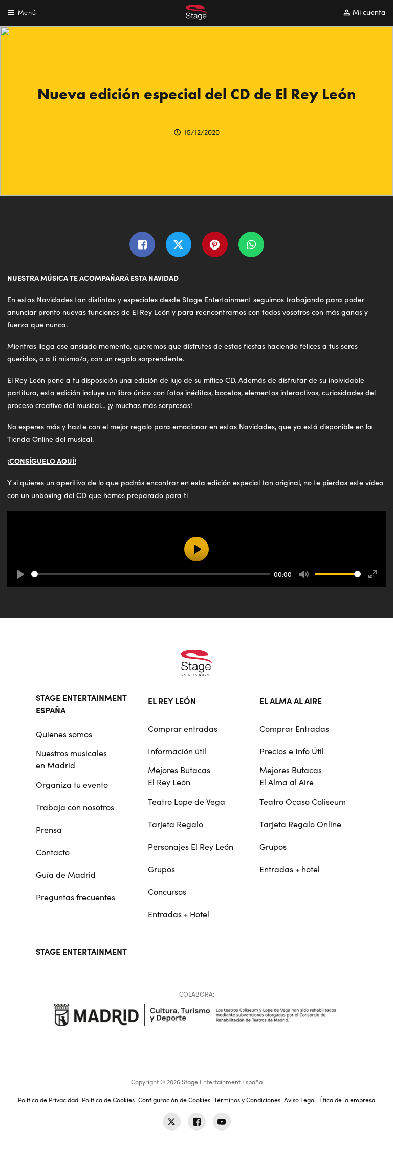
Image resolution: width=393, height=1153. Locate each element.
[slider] (150, 574)
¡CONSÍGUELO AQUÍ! (41, 461)
